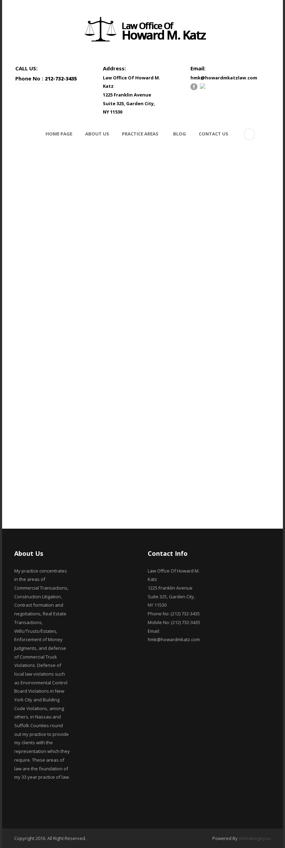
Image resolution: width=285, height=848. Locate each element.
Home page (59, 134)
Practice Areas (140, 134)
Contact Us (213, 134)
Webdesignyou (255, 838)
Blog (179, 134)
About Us (97, 134)
